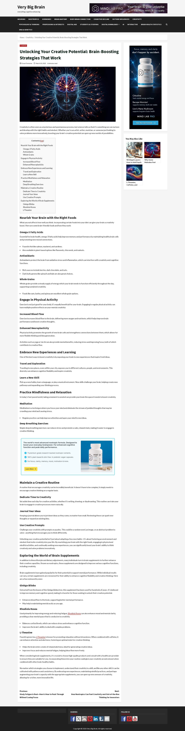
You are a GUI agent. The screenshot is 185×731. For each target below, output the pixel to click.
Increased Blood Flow (31, 162)
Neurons (21, 19)
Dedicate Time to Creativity (34, 191)
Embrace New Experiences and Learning (36, 168)
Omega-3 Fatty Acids (31, 149)
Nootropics (33, 19)
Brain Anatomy (60, 19)
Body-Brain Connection (80, 19)
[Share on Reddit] (84, 718)
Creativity (137, 19)
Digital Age (72, 24)
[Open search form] (166, 24)
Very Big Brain (31, 7)
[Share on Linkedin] (95, 718)
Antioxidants (28, 152)
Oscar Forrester (27, 63)
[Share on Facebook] (72, 718)
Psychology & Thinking (29, 24)
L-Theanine (27, 210)
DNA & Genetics (25, 30)
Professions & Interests (53, 24)
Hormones (46, 19)
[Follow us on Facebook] (123, 718)
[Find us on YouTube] (135, 718)
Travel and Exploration (32, 171)
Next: (95, 694)
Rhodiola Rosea (29, 207)
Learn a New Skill (29, 174)
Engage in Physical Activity (31, 158)
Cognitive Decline (101, 19)
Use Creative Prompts (32, 197)
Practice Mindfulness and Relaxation (35, 178)
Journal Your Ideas (30, 194)
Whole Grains (28, 155)
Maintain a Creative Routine (32, 188)
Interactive (132, 24)
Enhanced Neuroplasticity (33, 164)
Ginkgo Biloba (28, 204)
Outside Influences (120, 19)
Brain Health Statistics (151, 24)
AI (123, 24)
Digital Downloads (110, 24)
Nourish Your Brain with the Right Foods (37, 145)
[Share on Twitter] (78, 718)
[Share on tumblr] (101, 718)
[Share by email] (107, 718)
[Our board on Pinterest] (129, 718)
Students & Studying (89, 24)
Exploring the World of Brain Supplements (37, 201)
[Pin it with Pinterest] (89, 718)
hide (41, 141)
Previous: (42, 694)
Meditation (27, 181)
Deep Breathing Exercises (33, 184)
